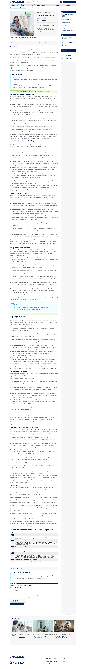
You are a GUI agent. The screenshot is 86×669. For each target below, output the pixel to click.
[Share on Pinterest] (44, 21)
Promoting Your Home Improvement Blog (68, 27)
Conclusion (63, 28)
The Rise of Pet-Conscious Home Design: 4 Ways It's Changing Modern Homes (68, 53)
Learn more (49, 43)
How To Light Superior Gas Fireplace (67, 58)
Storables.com (17, 575)
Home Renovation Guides (22, 7)
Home (11, 7)
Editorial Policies (37, 576)
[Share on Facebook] (40, 21)
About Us (47, 657)
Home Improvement (33, 37)
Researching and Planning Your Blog (67, 19)
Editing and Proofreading (65, 25)
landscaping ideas (18, 538)
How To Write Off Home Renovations (36, 314)
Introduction (64, 16)
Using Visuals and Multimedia (66, 22)
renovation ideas (15, 290)
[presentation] (74, 632)
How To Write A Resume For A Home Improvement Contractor (36, 91)
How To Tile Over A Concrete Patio (67, 55)
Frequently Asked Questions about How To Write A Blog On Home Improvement (68, 31)
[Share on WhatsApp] (45, 21)
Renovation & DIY (15, 7)
